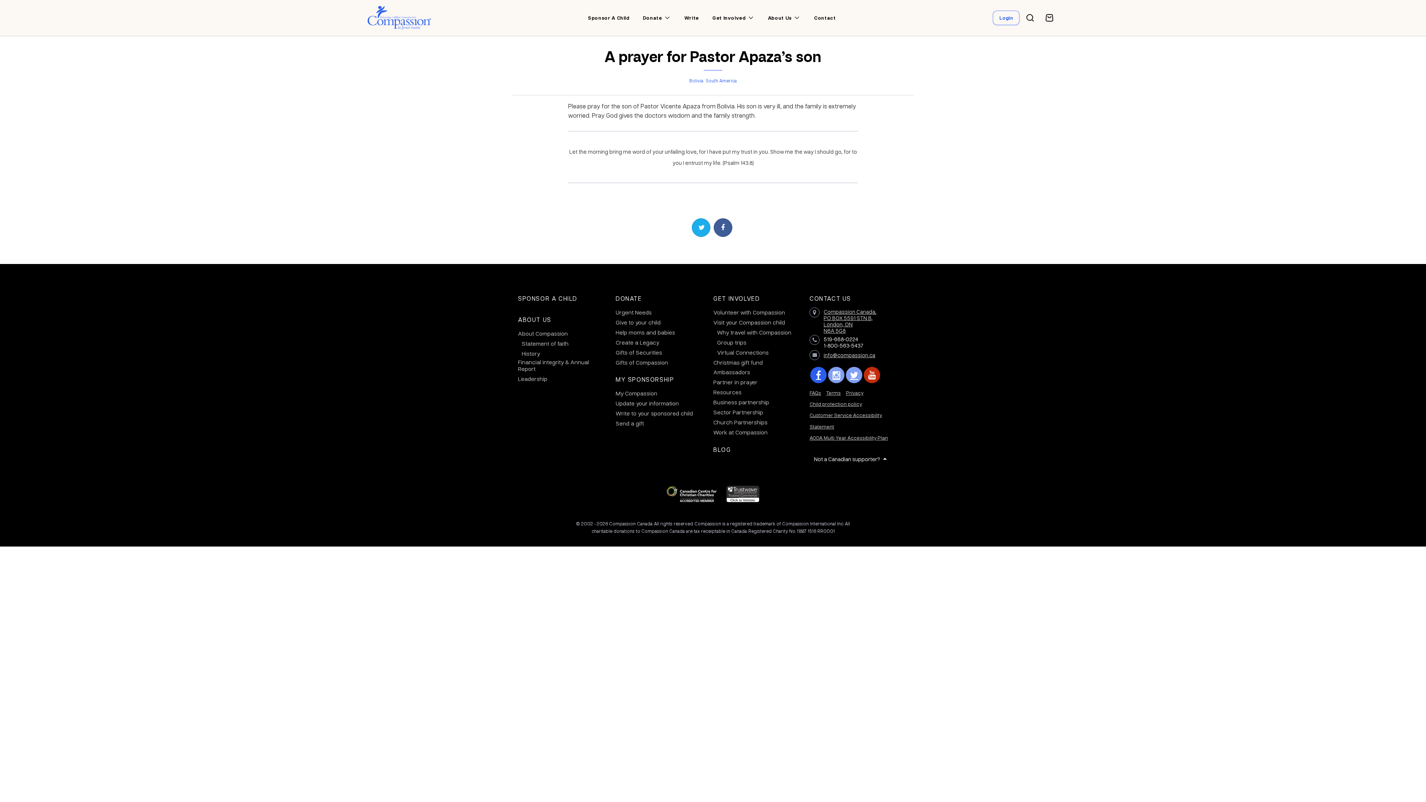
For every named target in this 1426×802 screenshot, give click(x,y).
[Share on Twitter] (701, 227)
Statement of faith (545, 343)
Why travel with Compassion (754, 332)
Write (691, 17)
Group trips (731, 342)
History (531, 353)
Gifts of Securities (639, 352)
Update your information (647, 403)
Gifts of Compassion (642, 362)
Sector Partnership (738, 412)
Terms (833, 392)
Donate (652, 17)
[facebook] (818, 375)
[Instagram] (836, 375)
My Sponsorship (645, 379)
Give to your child (638, 322)
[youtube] (872, 375)
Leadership (532, 378)
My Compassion (636, 393)
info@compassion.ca (849, 355)
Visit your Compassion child (749, 322)
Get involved (729, 17)
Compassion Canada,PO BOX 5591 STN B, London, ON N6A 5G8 (850, 320)
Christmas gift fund (738, 362)
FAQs (815, 392)
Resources (727, 392)
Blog (722, 449)
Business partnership (741, 402)
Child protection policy (836, 404)
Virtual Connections (743, 352)
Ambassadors (731, 372)
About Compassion (543, 333)
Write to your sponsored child (654, 413)
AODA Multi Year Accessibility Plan (849, 437)
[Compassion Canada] (399, 18)
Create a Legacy (637, 342)
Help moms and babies (645, 332)
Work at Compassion (740, 432)
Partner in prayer (735, 382)
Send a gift (630, 423)
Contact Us (830, 298)
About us (780, 17)
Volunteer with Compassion (749, 312)
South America (721, 81)
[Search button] (1030, 18)
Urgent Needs (634, 312)
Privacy (854, 392)
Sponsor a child (608, 17)
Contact (825, 17)
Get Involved (736, 298)
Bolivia (696, 81)
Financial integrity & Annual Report (553, 365)
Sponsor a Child (547, 298)
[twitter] (854, 375)
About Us (534, 319)
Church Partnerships (740, 422)
